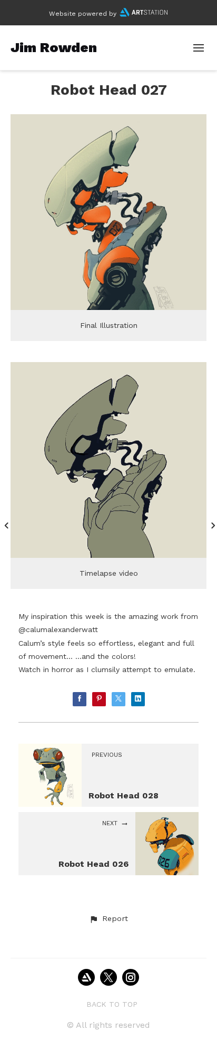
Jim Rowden (54, 47)
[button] (108, 919)
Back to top (111, 1004)
